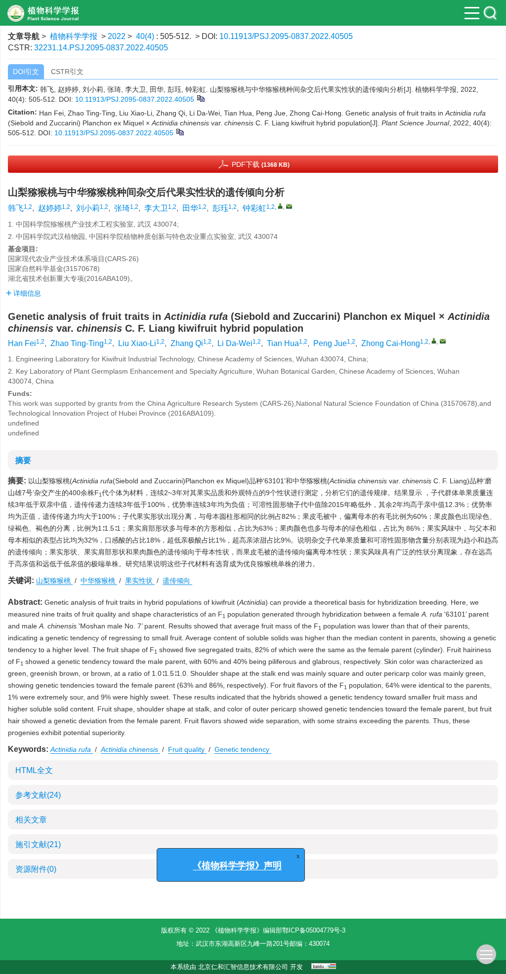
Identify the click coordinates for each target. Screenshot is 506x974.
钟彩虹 (254, 208)
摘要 (23, 460)
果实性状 (140, 580)
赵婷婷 (50, 208)
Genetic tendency (242, 749)
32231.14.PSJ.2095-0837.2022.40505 (101, 47)
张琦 (122, 208)
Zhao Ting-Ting (77, 343)
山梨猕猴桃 (54, 580)
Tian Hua (283, 343)
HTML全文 (34, 770)
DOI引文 (26, 72)
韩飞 (16, 208)
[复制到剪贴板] (200, 98)
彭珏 (220, 208)
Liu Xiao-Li (137, 343)
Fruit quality (187, 749)
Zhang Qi (186, 343)
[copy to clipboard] (179, 131)
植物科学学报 (73, 36)
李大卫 (156, 208)
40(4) (146, 36)
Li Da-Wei (235, 343)
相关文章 (31, 820)
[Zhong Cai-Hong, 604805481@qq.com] (433, 341)
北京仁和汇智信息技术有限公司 (243, 967)
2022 (117, 36)
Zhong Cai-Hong (390, 343)
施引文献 (38, 844)
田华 (190, 208)
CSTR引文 (67, 72)
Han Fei (22, 343)
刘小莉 (88, 208)
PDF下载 (261, 164)
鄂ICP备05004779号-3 (313, 930)
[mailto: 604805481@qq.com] (442, 341)
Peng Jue (330, 343)
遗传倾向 (177, 580)
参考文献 (38, 795)
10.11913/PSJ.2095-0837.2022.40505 (286, 36)
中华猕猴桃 (99, 580)
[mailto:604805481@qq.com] (289, 206)
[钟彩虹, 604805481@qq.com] (280, 206)
